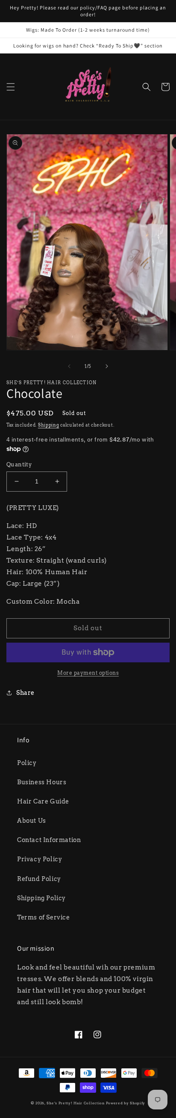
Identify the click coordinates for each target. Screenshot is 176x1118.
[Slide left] (69, 366)
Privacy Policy (39, 859)
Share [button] (25, 692)
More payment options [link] (88, 673)
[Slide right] (106, 366)
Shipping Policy (41, 898)
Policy (27, 762)
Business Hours (41, 782)
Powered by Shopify (126, 1103)
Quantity (19, 464)
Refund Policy (39, 878)
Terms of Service (43, 917)
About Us (31, 820)
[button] (10, 86)
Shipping (48, 424)
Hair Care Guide (43, 801)
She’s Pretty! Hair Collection (75, 1103)
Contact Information (49, 839)
